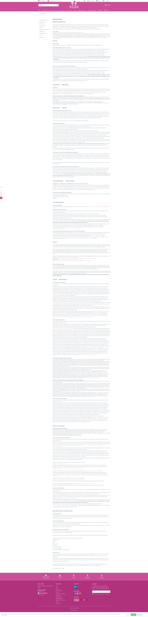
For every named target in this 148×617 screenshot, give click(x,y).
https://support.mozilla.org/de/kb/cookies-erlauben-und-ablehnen (70, 259)
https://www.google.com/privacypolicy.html (61, 505)
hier (90, 421)
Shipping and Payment (44, 29)
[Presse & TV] (83, 587)
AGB (40, 35)
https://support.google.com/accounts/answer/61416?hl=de (67, 257)
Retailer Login (42, 22)
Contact (41, 27)
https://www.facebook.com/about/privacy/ (88, 354)
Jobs (57, 587)
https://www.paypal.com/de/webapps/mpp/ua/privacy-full (99, 206)
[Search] (57, 5)
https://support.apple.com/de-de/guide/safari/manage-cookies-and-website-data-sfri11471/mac (73, 260)
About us (58, 589)
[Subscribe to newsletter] (108, 591)
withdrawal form (59, 598)
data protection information (104, 594)
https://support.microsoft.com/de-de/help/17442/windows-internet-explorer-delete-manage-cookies (77, 258)
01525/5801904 (43, 593)
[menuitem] (91, 1)
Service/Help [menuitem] (107, 1)
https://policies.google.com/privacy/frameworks (62, 302)
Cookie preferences (43, 20)
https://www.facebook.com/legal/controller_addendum (63, 328)
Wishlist (99, 1)
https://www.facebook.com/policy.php (60, 463)
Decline (128, 614)
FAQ (57, 586)
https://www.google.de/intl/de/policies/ (60, 317)
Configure (139, 614)
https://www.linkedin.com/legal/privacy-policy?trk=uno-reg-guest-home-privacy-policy (69, 479)
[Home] (39, 10)
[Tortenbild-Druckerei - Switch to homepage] (74, 5)
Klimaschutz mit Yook (60, 600)
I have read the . (101, 594)
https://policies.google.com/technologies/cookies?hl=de (82, 317)
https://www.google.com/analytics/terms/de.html (92, 315)
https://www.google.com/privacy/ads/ (101, 396)
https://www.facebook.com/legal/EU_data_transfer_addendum (92, 347)
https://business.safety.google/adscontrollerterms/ (98, 373)
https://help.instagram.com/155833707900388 (93, 470)
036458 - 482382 (42, 590)
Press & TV (41, 23)
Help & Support (42, 25)
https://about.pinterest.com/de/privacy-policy (87, 483)
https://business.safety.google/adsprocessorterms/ (82, 302)
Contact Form (42, 594)
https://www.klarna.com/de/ (97, 235)
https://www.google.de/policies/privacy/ (91, 377)
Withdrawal (41, 31)
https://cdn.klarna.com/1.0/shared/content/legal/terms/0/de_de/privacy (79, 238)
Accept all (133, 614)
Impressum (41, 37)
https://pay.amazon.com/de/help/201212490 (71, 228)
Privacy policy (42, 33)
